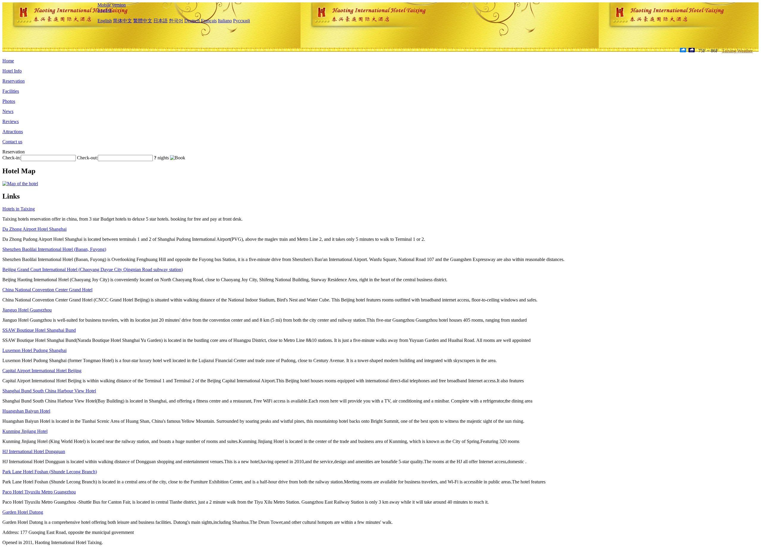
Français (209, 20)
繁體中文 (142, 20)
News (7, 111)
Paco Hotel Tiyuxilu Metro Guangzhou (39, 491)
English (105, 10)
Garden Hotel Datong (22, 512)
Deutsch (192, 20)
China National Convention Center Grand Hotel (47, 289)
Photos (8, 101)
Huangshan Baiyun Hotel (26, 411)
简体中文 (122, 20)
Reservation (13, 81)
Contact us (12, 141)
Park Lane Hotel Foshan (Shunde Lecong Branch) (49, 471)
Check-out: (87, 157)
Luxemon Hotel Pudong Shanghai (34, 350)
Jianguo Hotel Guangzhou (27, 309)
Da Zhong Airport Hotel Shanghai (34, 229)
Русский (241, 20)
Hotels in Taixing (18, 208)
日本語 (160, 20)
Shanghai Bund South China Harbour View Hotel (49, 390)
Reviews (10, 121)
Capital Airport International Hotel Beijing (41, 370)
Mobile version (112, 4)
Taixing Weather (737, 50)
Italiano (225, 20)
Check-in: (11, 157)
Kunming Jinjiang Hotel (25, 431)
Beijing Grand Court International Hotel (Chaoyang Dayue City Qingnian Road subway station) (92, 269)
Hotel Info (12, 70)
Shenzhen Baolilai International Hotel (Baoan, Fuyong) (54, 249)
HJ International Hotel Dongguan (33, 451)
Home (8, 60)
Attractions (12, 131)
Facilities (10, 91)
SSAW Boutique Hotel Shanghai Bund (39, 330)
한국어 (176, 20)
